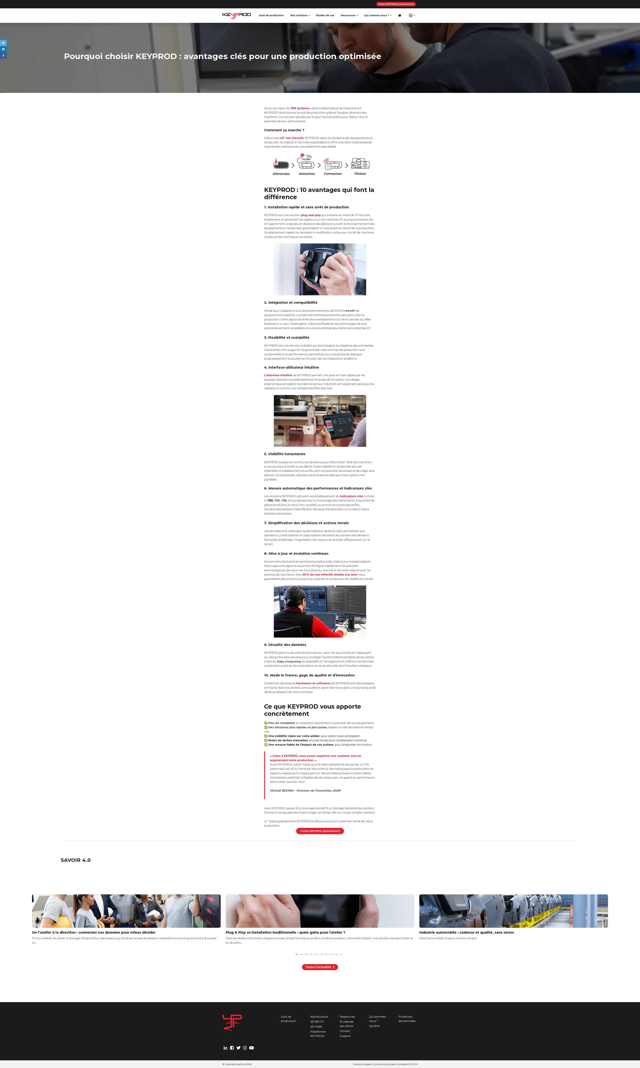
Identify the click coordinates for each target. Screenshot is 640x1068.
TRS (270, 500)
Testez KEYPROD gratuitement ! (396, 4)
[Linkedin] (3, 49)
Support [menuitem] (345, 1036)
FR (411, 1064)
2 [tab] (301, 954)
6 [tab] (321, 954)
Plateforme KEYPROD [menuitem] (318, 1034)
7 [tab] (326, 954)
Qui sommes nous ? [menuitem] (376, 15)
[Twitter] (3, 43)
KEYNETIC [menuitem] (317, 1021)
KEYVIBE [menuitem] (316, 1026)
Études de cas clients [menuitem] (347, 1024)
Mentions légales (362, 1064)
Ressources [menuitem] (348, 15)
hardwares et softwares (313, 683)
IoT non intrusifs (292, 138)
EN (416, 1064)
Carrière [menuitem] (374, 1026)
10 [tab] (341, 954)
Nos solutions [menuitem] (299, 15)
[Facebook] (3, 56)
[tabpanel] (320, 919)
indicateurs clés (351, 496)
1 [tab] (296, 954)
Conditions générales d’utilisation (391, 1064)
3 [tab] (306, 954)
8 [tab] (331, 954)
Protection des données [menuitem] (406, 1019)
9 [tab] (336, 954)
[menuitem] (400, 15)
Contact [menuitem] (345, 1031)
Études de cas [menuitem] (325, 15)
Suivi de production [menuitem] (271, 15)
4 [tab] (311, 954)
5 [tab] (316, 954)
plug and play (310, 215)
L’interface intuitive (278, 375)
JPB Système (300, 108)
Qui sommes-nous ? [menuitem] (377, 1019)
